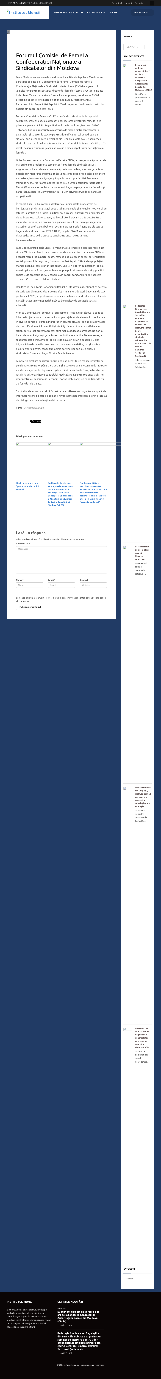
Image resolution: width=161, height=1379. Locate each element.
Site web (84, 580)
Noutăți (128, 3)
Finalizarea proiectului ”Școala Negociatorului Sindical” (27, 486)
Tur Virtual (117, 3)
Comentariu (23, 543)
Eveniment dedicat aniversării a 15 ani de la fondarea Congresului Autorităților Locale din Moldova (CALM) (143, 77)
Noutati (54, 38)
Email (51, 580)
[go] (148, 47)
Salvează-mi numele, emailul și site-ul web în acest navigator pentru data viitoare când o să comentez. (61, 599)
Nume (20, 580)
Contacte (139, 3)
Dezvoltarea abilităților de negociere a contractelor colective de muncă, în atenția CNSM (142, 1037)
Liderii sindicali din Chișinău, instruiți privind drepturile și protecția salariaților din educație (143, 796)
